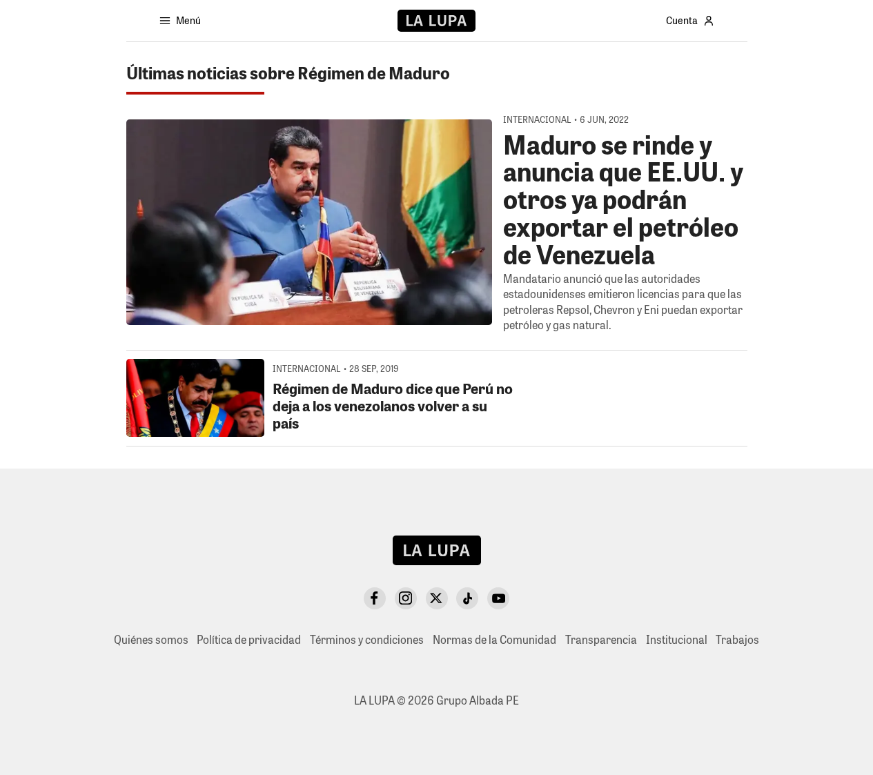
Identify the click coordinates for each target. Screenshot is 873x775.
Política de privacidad (249, 639)
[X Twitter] (437, 598)
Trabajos (737, 639)
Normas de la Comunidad (494, 639)
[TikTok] (467, 598)
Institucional (676, 639)
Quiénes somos (151, 639)
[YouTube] (498, 598)
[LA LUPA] (436, 21)
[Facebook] (375, 598)
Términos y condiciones (367, 639)
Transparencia (601, 639)
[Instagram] (406, 598)
